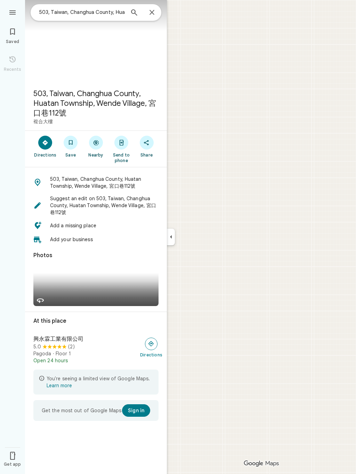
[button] (96, 182)
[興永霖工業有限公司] (96, 350)
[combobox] (81, 12)
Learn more (59, 385)
